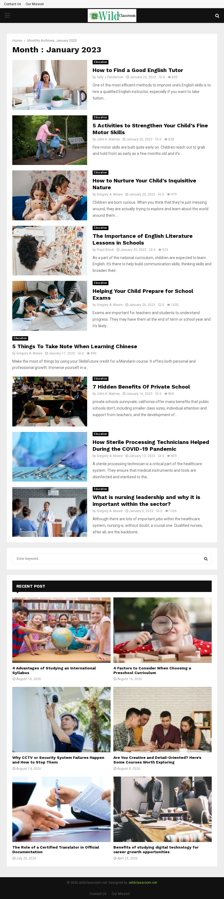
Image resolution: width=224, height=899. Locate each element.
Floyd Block (105, 250)
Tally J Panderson (110, 77)
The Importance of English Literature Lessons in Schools (143, 239)
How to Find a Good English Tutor (138, 70)
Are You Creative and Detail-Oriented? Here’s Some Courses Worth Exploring (157, 759)
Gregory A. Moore (110, 194)
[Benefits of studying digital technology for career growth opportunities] (162, 809)
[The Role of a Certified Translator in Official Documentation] (61, 809)
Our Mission (35, 4)
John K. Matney (108, 139)
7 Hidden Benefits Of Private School (141, 386)
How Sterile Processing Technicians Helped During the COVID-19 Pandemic (151, 445)
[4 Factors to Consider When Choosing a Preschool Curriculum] (162, 630)
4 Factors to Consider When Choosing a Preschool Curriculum (152, 670)
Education (100, 62)
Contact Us (12, 4)
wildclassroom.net (143, 883)
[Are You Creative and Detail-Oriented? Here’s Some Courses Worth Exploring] (162, 719)
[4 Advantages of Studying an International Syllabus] (61, 630)
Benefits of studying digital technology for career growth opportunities (156, 849)
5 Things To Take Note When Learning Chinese (74, 346)
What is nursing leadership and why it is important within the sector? (146, 500)
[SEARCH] (206, 558)
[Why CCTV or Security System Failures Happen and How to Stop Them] (61, 719)
